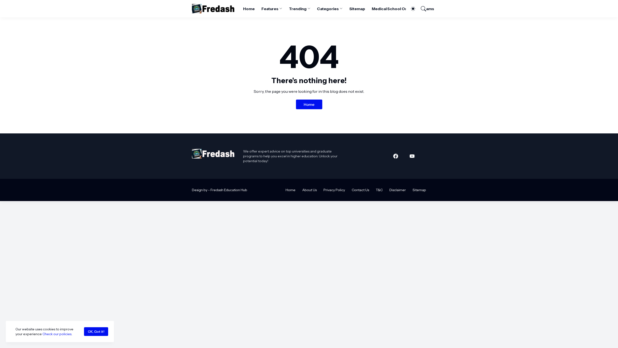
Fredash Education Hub (229, 190)
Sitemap (357, 8)
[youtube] (412, 156)
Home (249, 8)
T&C (379, 190)
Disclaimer (397, 190)
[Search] (421, 9)
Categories (327, 8)
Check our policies (56, 334)
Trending (297, 8)
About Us (309, 190)
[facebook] (395, 156)
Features (269, 8)
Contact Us (360, 190)
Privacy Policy (334, 190)
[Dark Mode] (410, 9)
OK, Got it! (96, 331)
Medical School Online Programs (403, 8)
